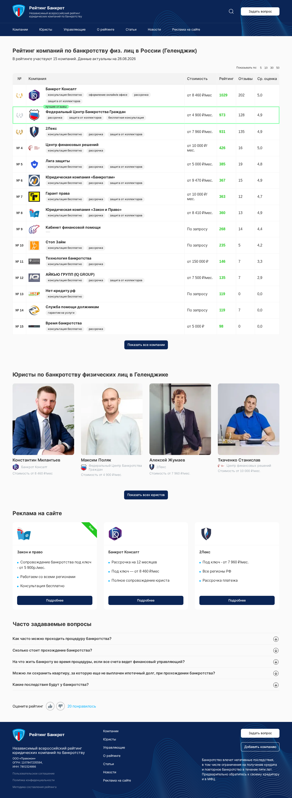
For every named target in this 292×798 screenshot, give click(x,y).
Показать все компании (146, 345)
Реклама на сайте (186, 29)
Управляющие (75, 29)
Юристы (45, 29)
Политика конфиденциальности (34, 780)
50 (277, 67)
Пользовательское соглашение (34, 773)
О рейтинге (105, 29)
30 (272, 67)
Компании (20, 29)
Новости (154, 29)
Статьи (131, 29)
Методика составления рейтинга (35, 787)
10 (266, 67)
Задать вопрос (260, 11)
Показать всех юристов (146, 495)
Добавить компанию (260, 747)
